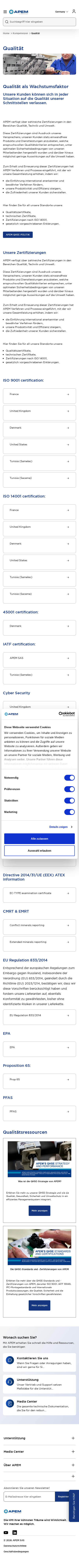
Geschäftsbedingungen (16, 1551)
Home (6, 33)
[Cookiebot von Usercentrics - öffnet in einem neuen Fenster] (59, 714)
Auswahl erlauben (39, 850)
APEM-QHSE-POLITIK (18, 234)
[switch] (69, 789)
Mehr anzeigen (39, 1210)
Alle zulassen (39, 838)
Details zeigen (58, 826)
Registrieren (64, 1496)
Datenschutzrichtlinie (15, 1545)
